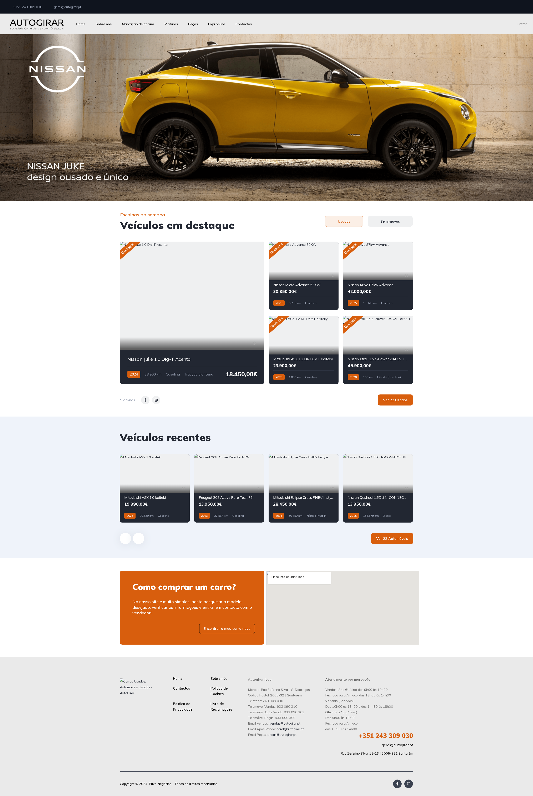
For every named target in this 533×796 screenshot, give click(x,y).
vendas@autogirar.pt (284, 723)
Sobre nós (104, 24)
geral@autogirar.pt (67, 7)
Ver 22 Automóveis (392, 538)
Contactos (243, 24)
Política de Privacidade (183, 706)
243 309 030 (386, 736)
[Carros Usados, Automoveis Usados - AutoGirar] (36, 24)
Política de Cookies (219, 691)
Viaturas (171, 24)
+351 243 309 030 (27, 7)
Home (80, 24)
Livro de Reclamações (221, 706)
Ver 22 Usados (395, 400)
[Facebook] (397, 784)
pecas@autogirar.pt (282, 734)
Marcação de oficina (138, 24)
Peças (193, 24)
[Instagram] (408, 784)
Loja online (216, 24)
